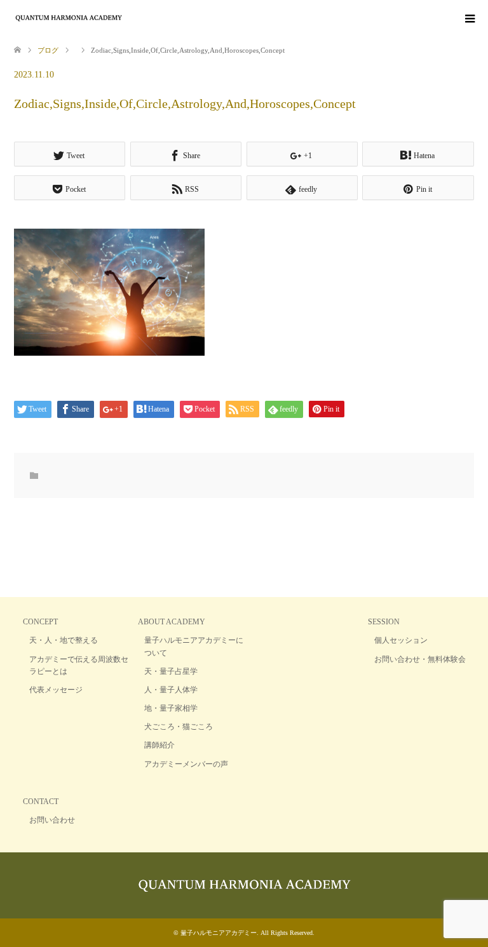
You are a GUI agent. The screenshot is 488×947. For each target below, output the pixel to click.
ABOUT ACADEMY (171, 621)
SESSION (384, 621)
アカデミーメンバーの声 (186, 764)
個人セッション (401, 640)
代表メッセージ (56, 689)
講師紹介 (159, 745)
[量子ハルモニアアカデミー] (123, 18)
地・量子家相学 (171, 708)
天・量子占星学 (171, 671)
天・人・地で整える (63, 640)
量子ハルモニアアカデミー (218, 932)
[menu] (469, 19)
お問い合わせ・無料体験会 (420, 659)
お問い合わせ (52, 820)
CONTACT (40, 801)
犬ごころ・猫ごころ (178, 726)
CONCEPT (40, 621)
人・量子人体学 (171, 689)
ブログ (47, 50)
